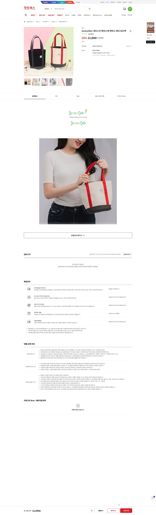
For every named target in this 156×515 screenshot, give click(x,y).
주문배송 (119, 2)
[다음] (74, 53)
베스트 (67, 15)
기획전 (148, 38)
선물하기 (100, 511)
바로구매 (126, 511)
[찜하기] (91, 510)
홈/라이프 (29, 22)
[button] (130, 31)
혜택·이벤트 (149, 35)
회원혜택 (112, 2)
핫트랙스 (47, 9)
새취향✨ (33, 15)
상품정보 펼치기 (76, 235)
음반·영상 (42, 15)
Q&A (78, 96)
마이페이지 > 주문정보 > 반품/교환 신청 (50, 354)
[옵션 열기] (119, 504)
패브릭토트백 (62, 22)
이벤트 (80, 15)
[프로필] (130, 9)
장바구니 (113, 511)
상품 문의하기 (127, 254)
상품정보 (34, 96)
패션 (37, 22)
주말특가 (59, 15)
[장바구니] (124, 8)
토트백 (53, 22)
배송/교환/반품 (99, 96)
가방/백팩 (44, 22)
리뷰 (56, 96)
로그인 (107, 2)
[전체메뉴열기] (26, 15)
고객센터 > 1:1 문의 (84, 354)
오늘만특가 (51, 15)
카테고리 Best (121, 96)
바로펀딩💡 (87, 15)
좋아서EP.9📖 (97, 15)
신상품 (73, 15)
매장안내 (125, 2)
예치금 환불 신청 (150, 42)
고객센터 (130, 2)
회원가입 (102, 2)
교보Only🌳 (108, 15)
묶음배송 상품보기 (111, 55)
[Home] (24, 21)
